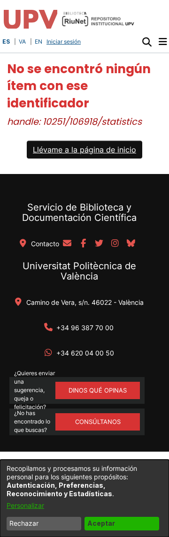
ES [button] (6, 41)
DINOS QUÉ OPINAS (98, 390)
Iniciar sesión (64, 41)
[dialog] (84, 498)
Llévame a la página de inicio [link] (84, 149)
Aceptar (101, 523)
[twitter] (99, 244)
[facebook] (83, 244)
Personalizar (25, 505)
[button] (147, 41)
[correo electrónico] (67, 244)
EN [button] (38, 41)
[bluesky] (131, 244)
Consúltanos (98, 421)
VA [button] (22, 41)
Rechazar (23, 523)
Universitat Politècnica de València (79, 271)
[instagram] (115, 244)
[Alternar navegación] (162, 42)
